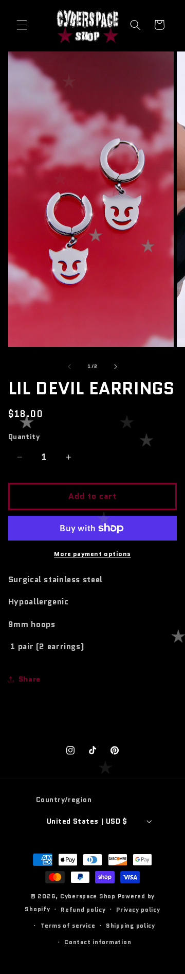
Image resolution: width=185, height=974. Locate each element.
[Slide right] (115, 366)
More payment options (92, 554)
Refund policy (83, 910)
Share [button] (29, 678)
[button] (21, 25)
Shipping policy (130, 925)
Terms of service (68, 925)
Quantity (24, 436)
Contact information (97, 942)
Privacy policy (138, 910)
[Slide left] (69, 366)
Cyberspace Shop (88, 896)
